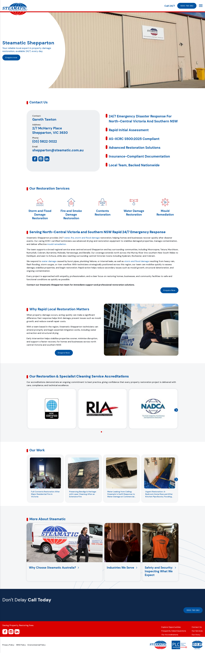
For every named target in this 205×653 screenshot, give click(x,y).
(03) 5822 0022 (44, 141)
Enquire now (11, 57)
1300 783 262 (186, 6)
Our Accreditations (169, 634)
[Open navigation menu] (201, 5)
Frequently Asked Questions (173, 631)
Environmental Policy (37, 645)
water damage (49, 261)
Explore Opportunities (171, 627)
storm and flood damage (87, 237)
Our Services (197, 631)
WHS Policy (21, 645)
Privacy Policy (8, 645)
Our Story (196, 634)
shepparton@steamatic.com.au (58, 150)
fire (72, 237)
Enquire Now (169, 290)
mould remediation (56, 244)
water (67, 237)
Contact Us (197, 627)
